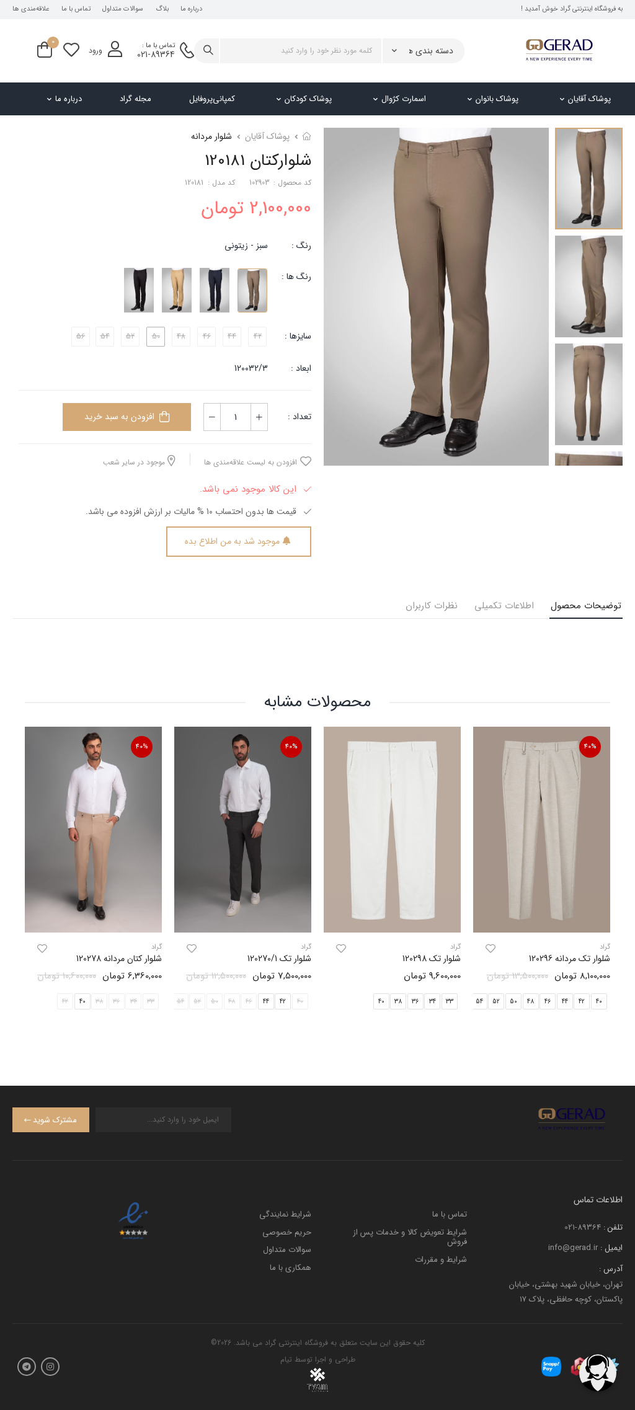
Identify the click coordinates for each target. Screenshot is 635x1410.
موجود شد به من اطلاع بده (232, 541)
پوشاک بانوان (497, 98)
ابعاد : (299, 368)
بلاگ (162, 9)
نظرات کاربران (432, 605)
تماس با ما (76, 9)
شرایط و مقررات (441, 1259)
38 (398, 1001)
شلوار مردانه (211, 136)
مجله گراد (135, 98)
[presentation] (601, 878)
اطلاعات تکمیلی (504, 605)
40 (381, 1001)
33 (449, 1001)
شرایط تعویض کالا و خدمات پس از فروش (410, 1237)
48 (530, 1001)
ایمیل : (611, 1247)
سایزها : (298, 336)
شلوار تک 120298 (431, 958)
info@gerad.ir (573, 1247)
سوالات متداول (122, 9)
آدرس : (611, 1268)
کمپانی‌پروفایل (212, 98)
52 (496, 1001)
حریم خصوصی (286, 1232)
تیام (286, 1359)
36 (415, 1001)
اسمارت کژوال (403, 98)
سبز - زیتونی (246, 245)
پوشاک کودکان (308, 98)
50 (513, 1001)
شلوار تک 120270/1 (279, 958)
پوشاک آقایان (589, 98)
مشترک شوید (55, 1120)
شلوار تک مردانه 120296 (569, 958)
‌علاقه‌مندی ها (30, 9)
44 (565, 1001)
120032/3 (251, 368)
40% (590, 747)
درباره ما (191, 9)
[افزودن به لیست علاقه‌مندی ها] (490, 948)
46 (547, 1001)
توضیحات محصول (586, 605)
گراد (455, 947)
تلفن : (613, 1227)
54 (479, 1001)
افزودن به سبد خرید (119, 416)
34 (432, 1001)
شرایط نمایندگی (285, 1214)
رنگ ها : (296, 276)
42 (582, 1001)
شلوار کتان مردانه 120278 (119, 958)
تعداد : (299, 416)
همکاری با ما (290, 1267)
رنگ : (301, 245)
